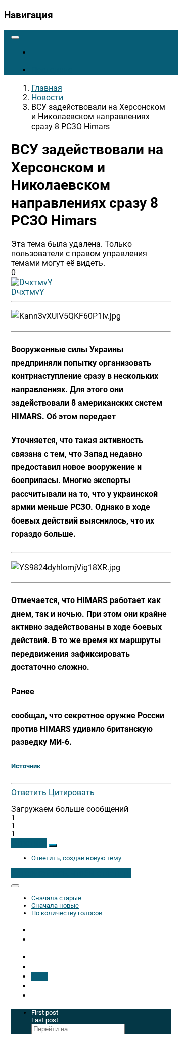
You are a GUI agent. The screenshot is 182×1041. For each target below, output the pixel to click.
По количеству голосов (66, 913)
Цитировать (72, 792)
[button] (29, 843)
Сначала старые (56, 898)
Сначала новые (55, 905)
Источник (25, 766)
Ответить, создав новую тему (76, 858)
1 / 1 (39, 976)
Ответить (29, 792)
